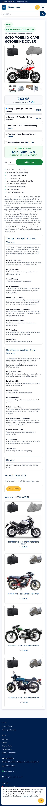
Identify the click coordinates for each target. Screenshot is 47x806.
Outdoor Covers (7, 726)
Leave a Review (13, 489)
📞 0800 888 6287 (8, 766)
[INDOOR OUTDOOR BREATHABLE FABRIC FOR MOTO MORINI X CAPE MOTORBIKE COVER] (29, 88)
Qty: (5, 162)
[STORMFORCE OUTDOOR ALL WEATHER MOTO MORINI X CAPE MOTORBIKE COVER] (38, 88)
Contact (4, 742)
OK (41, 800)
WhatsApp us (9, 771)
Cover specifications (9, 730)
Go (43, 14)
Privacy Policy (7, 749)
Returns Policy (7, 746)
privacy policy (26, 796)
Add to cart (29, 162)
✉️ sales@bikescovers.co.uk (12, 777)
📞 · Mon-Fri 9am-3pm (15, 2)
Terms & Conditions (9, 753)
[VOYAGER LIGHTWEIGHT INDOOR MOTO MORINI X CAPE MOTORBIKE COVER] (21, 88)
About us (5, 739)
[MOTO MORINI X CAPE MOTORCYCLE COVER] (12, 88)
